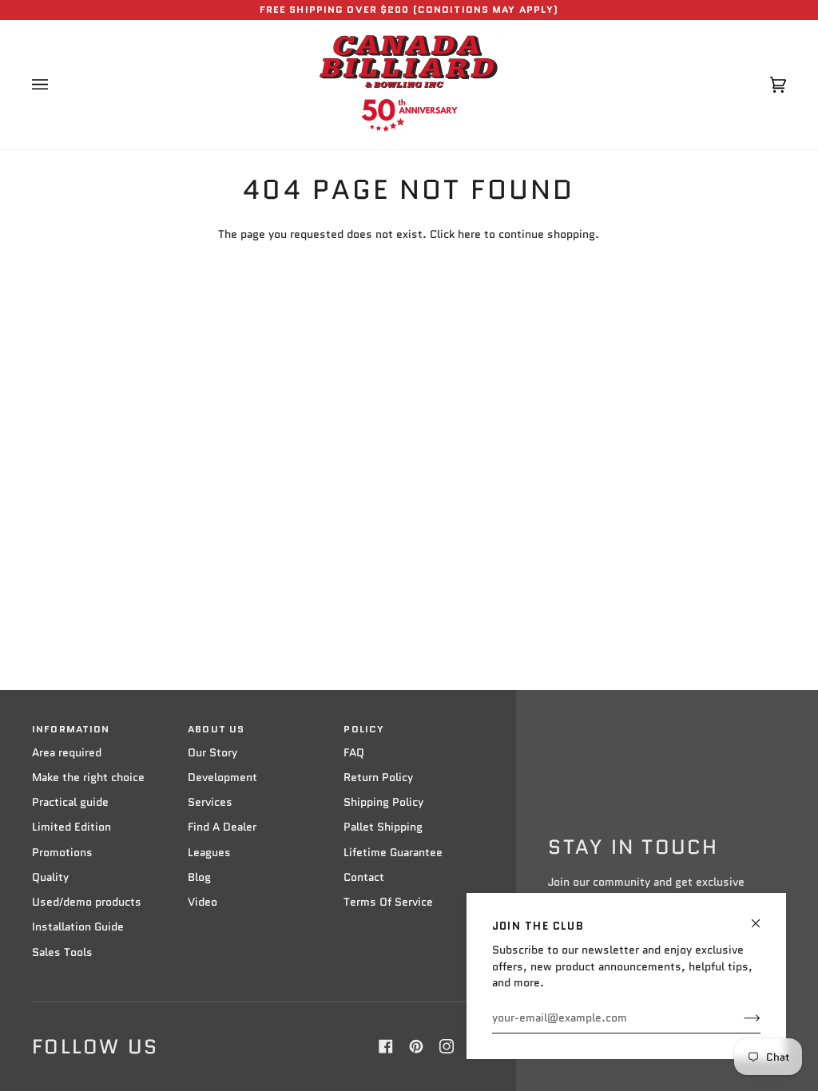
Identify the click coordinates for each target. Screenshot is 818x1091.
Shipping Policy (383, 802)
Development (222, 777)
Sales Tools (62, 952)
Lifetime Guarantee (393, 852)
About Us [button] (216, 729)
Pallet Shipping (383, 827)
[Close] (762, 916)
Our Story (212, 752)
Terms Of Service (388, 902)
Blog (199, 877)
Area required (66, 752)
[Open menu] (56, 84)
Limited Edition (71, 827)
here (469, 234)
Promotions (62, 852)
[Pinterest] (416, 1046)
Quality (50, 877)
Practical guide (70, 802)
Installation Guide (78, 926)
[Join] (739, 1018)
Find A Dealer (222, 827)
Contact (363, 877)
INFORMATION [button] (70, 729)
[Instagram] (446, 1046)
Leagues (209, 852)
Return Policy (378, 777)
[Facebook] (386, 1046)
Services (210, 802)
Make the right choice (88, 777)
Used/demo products (86, 902)
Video (202, 902)
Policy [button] (363, 729)
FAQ (353, 752)
